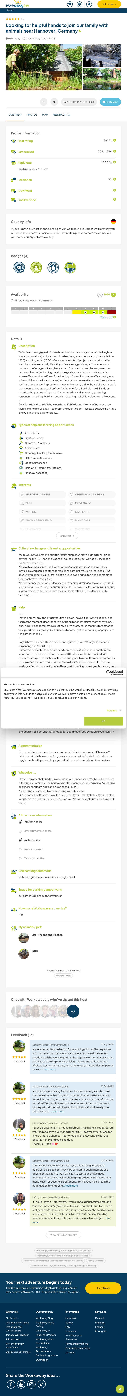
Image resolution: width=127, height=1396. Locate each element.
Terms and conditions (76, 1343)
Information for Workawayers (14, 1328)
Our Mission (42, 1359)
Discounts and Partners (18, 1351)
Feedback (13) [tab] (61, 114)
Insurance (70, 1331)
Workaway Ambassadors (43, 1349)
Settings (112, 710)
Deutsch (99, 1318)
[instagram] (31, 1384)
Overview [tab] (15, 114)
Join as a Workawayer (17, 1334)
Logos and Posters (46, 1334)
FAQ (67, 1326)
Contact (111, 102)
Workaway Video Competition (45, 1341)
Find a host (11, 1318)
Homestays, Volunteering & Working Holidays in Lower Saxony (53, 1260)
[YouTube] (21, 1384)
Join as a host (13, 1339)
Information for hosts (17, 1322)
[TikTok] (42, 1384)
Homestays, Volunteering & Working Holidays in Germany (63, 1250)
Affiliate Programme (47, 1355)
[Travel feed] (80, 4)
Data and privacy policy (77, 1347)
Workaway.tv (43, 1330)
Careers (69, 1352)
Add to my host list (80, 102)
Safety (10, 10)
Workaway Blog (44, 1318)
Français (99, 1322)
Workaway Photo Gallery (45, 1324)
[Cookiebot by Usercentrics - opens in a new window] (108, 672)
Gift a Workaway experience (15, 1345)
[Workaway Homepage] (17, 3)
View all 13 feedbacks (63, 1235)
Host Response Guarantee (73, 1337)
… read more (49, 1069)
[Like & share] (54, 102)
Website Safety (63, 975)
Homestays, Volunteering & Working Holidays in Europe (63, 1255)
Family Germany (95, 1260)
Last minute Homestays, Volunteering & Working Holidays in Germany (63, 1265)
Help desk (70, 1318)
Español (99, 1326)
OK (103, 721)
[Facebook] (11, 1384)
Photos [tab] (32, 114)
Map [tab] (45, 114)
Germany (14, 38)
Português (101, 1331)
